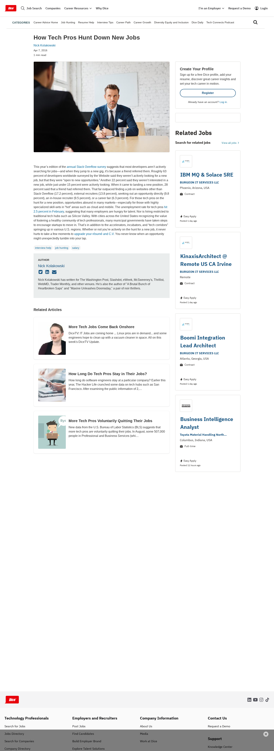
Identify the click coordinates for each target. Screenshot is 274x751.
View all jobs (229, 142)
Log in (223, 101)
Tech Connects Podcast (220, 22)
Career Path (123, 22)
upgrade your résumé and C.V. (94, 233)
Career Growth (142, 22)
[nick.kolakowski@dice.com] (54, 272)
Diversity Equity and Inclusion (171, 22)
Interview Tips (105, 22)
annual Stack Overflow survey (86, 166)
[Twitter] (41, 272)
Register (208, 93)
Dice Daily (197, 22)
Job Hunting (68, 22)
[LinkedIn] (48, 272)
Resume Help (86, 22)
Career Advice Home (46, 22)
